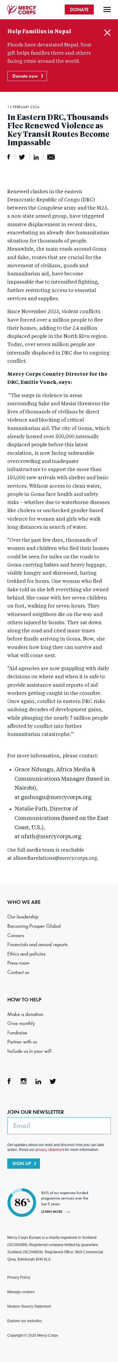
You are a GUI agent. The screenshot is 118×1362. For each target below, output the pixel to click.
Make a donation (25, 1014)
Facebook (9, 1081)
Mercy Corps (21, 9)
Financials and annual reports (37, 944)
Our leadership (22, 917)
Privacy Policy (18, 1277)
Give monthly (21, 1023)
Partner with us (22, 1042)
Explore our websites (24, 1321)
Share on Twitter (22, 157)
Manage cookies (20, 1292)
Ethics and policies (26, 954)
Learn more (52, 1211)
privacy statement (49, 1150)
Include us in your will (29, 1051)
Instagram (24, 1081)
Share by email (51, 157)
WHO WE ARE (24, 902)
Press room (18, 963)
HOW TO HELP (24, 999)
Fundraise (17, 1033)
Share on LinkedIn (36, 157)
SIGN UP (21, 1163)
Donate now (25, 76)
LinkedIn (38, 1081)
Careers (15, 935)
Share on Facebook (8, 157)
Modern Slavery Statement (29, 1306)
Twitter (53, 1081)
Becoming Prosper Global (34, 926)
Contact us (18, 972)
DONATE (79, 9)
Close (107, 32)
